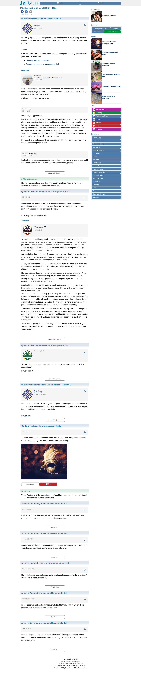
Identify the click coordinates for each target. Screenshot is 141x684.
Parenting (96, 184)
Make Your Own (98, 178)
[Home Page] (29, 1)
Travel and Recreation (99, 194)
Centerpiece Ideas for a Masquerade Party (109, 42)
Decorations (97, 32)
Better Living (97, 138)
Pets (94, 188)
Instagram (98, 129)
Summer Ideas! (99, 110)
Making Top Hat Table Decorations (108, 64)
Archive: (44, 503)
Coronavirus (96, 153)
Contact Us (79, 663)
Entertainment (97, 163)
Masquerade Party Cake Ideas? (111, 86)
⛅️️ (85, 665)
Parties (115, 28)
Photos (95, 191)
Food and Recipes (98, 166)
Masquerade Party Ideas (109, 15)
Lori (25, 371)
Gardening (97, 113)
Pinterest (98, 122)
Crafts (95, 156)
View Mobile (76, 661)
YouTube (98, 126)
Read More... (30, 484)
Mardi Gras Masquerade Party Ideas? (111, 53)
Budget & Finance (98, 141)
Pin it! (49, 484)
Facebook (98, 119)
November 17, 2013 (112, 32)
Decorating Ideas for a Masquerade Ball (42, 64)
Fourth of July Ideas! (100, 116)
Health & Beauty (98, 169)
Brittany (27, 416)
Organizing (96, 181)
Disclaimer (61, 663)
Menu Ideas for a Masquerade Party (111, 75)
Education (96, 159)
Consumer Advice (98, 150)
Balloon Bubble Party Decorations (108, 97)
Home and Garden (98, 175)
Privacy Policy (70, 663)
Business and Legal (99, 144)
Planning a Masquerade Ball (37, 60)
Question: (41, 19)
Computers (96, 147)
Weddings (96, 197)
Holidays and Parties (101, 28)
